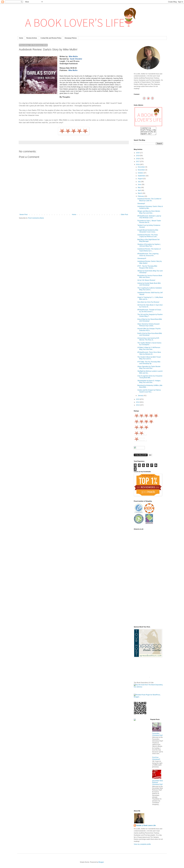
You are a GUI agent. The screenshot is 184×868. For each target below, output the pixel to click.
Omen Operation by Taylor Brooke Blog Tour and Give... (148, 367)
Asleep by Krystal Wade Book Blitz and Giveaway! (149, 284)
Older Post (124, 214)
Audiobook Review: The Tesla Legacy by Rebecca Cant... (147, 235)
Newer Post (23, 214)
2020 (138, 153)
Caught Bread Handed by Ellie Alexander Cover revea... (147, 231)
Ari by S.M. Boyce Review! (146, 280)
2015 (138, 399)
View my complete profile (142, 844)
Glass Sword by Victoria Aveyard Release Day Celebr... (148, 325)
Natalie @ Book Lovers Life (146, 825)
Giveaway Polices (71, 38)
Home (21, 38)
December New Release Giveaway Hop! (157, 782)
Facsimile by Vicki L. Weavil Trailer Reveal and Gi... (149, 221)
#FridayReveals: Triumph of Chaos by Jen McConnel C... (149, 310)
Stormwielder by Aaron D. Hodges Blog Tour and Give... (148, 381)
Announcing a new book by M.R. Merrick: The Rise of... (148, 339)
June (140, 184)
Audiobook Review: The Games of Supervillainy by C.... (149, 250)
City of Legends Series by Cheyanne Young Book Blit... (149, 377)
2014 (138, 402)
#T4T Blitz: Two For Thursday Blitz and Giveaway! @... (148, 362)
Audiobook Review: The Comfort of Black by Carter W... (149, 199)
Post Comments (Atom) (36, 218)
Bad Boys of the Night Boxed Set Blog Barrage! (148, 240)
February (141, 196)
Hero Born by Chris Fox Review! (148, 302)
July (139, 182)
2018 (138, 158)
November (141, 170)
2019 (138, 155)
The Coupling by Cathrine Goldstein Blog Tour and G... (149, 289)
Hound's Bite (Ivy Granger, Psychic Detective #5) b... (149, 329)
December (141, 167)
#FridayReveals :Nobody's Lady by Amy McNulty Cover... (149, 217)
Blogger (101, 862)
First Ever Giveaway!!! (156, 758)
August (140, 179)
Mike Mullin (73, 56)
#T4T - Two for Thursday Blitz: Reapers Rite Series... (147, 267)
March (140, 193)
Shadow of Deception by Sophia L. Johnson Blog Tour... (149, 245)
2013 (138, 405)
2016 (138, 164)
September (142, 176)
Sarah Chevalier (76, 59)
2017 (138, 161)
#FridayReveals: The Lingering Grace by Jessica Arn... (147, 254)
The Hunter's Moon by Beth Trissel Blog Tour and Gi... (149, 358)
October (141, 173)
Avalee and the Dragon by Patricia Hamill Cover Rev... (149, 391)
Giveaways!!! (141, 258)
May (139, 187)
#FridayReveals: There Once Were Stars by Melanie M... (149, 353)
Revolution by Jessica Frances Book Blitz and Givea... (149, 276)
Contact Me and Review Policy (51, 38)
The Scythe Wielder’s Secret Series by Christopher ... (149, 343)
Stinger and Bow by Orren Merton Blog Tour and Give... (148, 212)
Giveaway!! (141, 203)
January (141, 395)
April (139, 190)
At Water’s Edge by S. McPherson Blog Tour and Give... (148, 348)
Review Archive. (31, 38)
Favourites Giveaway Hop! (157, 734)
